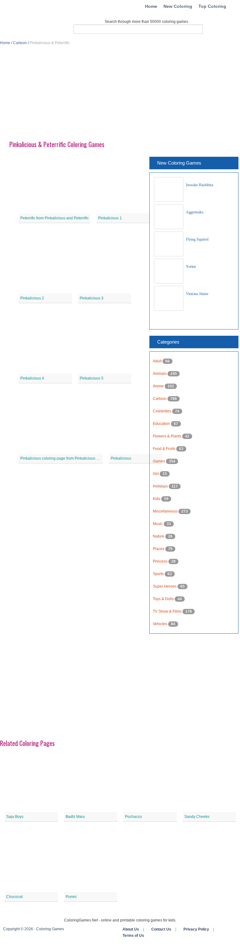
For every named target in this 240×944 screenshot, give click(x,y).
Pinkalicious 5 (91, 378)
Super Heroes (165, 586)
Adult (157, 361)
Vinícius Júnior (197, 294)
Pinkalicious (121, 458)
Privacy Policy (196, 929)
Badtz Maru (75, 816)
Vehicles (160, 624)
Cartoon (20, 43)
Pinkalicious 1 (110, 218)
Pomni (71, 897)
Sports (159, 574)
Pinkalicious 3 (91, 298)
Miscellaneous (165, 511)
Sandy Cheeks (196, 816)
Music (158, 524)
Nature (159, 536)
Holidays (161, 486)
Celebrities (162, 411)
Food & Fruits (164, 448)
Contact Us (161, 929)
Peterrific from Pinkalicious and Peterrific (54, 218)
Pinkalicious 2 (32, 298)
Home (151, 6)
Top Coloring (212, 6)
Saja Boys (14, 816)
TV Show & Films (167, 611)
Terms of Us (133, 935)
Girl (156, 474)
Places (159, 549)
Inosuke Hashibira (199, 185)
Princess (160, 561)
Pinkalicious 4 (32, 378)
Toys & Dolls (164, 599)
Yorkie (191, 266)
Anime (159, 386)
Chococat (14, 897)
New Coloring (177, 6)
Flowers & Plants (167, 436)
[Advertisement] (120, 96)
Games (159, 461)
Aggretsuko (194, 212)
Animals (160, 373)
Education (162, 423)
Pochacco (133, 816)
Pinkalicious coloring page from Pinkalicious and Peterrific (69, 458)
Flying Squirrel (197, 239)
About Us (130, 929)
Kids (157, 499)
